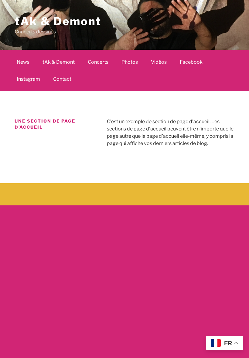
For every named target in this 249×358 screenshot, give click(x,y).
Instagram (28, 79)
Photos (129, 62)
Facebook (191, 62)
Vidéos (159, 62)
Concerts (98, 62)
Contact (62, 79)
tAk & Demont (58, 21)
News (23, 62)
